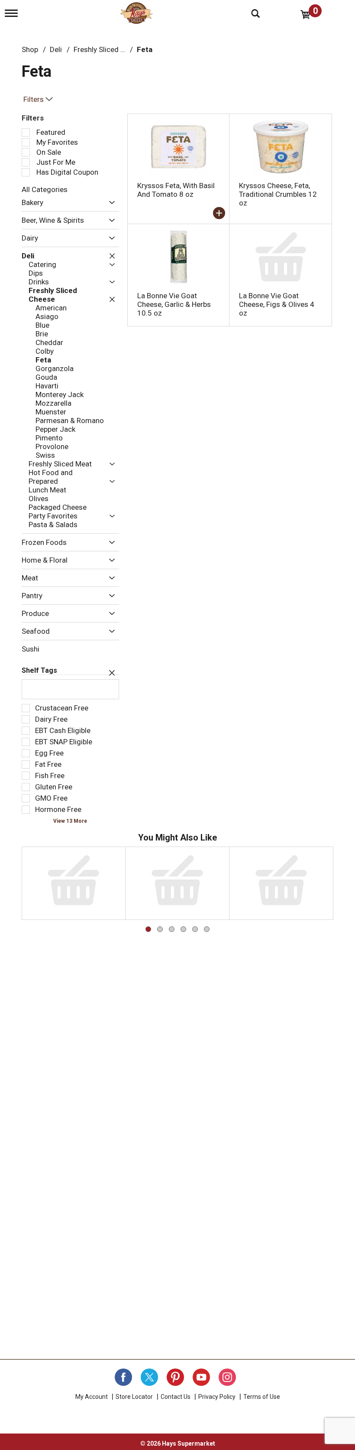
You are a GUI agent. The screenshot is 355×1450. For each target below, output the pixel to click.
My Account (91, 1396)
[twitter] (149, 1377)
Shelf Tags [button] (39, 670)
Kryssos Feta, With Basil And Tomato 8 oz (176, 190)
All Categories (45, 189)
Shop (30, 49)
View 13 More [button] (70, 821)
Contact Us (175, 1396)
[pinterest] (175, 1377)
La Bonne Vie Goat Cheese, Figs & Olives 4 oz (276, 304)
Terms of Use (261, 1396)
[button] (109, 202)
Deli (56, 49)
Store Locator (134, 1396)
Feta (144, 49)
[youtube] (201, 1377)
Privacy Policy (217, 1396)
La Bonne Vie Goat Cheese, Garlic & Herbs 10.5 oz (174, 304)
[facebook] (123, 1377)
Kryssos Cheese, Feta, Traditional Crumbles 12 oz (278, 194)
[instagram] (227, 1377)
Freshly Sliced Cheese (109, 49)
